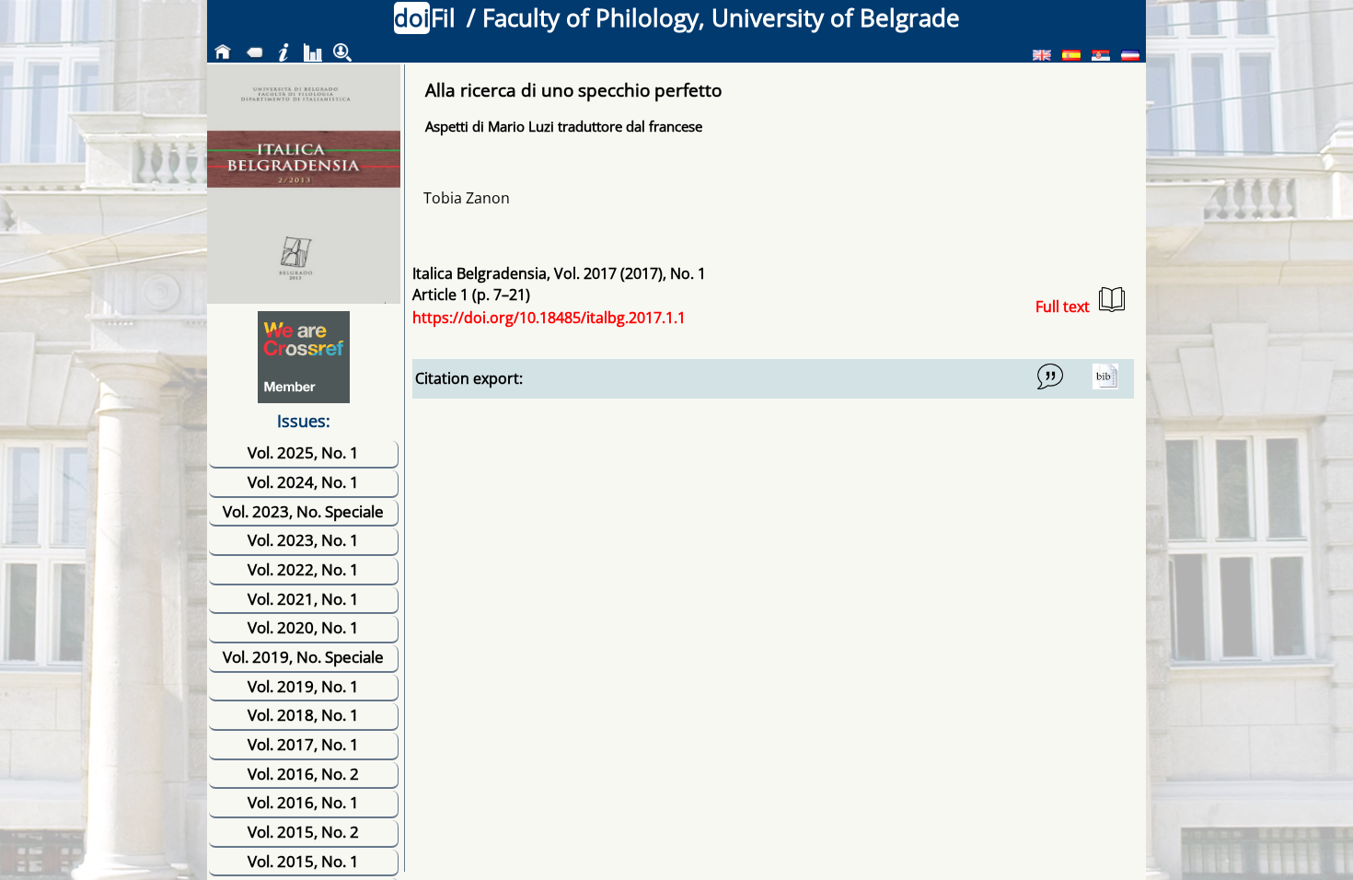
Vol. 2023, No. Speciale (303, 511)
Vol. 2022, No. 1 (303, 569)
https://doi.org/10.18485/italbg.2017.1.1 (549, 317)
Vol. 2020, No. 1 (303, 627)
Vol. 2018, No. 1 (303, 714)
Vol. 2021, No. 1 (303, 598)
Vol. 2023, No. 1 (303, 539)
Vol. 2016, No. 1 (303, 802)
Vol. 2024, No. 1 (303, 481)
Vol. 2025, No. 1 (303, 452)
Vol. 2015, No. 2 (303, 831)
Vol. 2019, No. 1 (303, 686)
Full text (1062, 306)
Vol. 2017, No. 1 (303, 744)
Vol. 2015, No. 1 (303, 861)
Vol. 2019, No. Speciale (303, 656)
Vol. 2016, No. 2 (303, 773)
